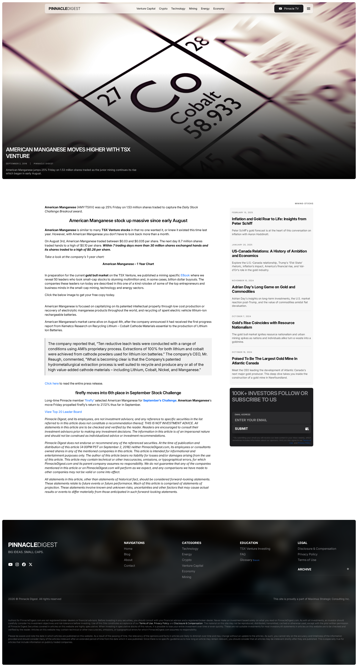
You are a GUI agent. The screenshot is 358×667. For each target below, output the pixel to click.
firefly (89, 400)
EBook (186, 275)
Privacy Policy (304, 443)
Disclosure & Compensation (188, 623)
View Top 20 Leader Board (63, 412)
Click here (52, 383)
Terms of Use (146, 623)
